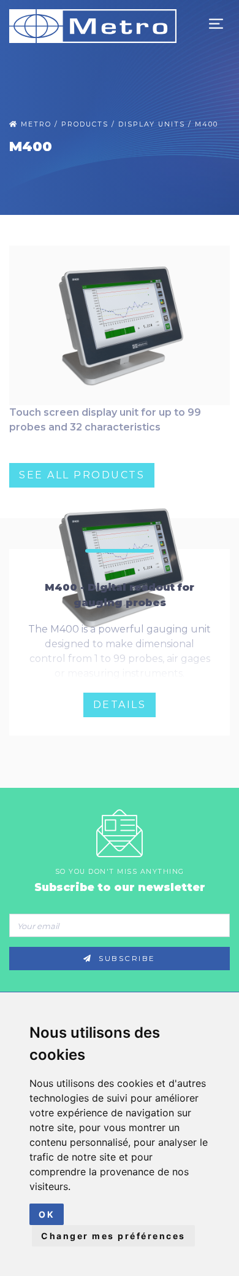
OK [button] (47, 1214)
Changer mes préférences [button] (113, 1236)
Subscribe (126, 958)
